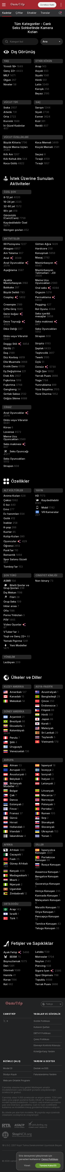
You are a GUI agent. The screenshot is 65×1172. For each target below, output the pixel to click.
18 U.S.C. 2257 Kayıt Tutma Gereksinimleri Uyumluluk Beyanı (32, 1145)
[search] (20, 41)
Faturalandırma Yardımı (45, 1074)
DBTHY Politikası (42, 1033)
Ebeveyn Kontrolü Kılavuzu (47, 1045)
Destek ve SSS (41, 1068)
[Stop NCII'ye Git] (22, 1135)
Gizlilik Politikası (42, 1021)
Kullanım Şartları (42, 1027)
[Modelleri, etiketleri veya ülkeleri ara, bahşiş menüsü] (60, 13)
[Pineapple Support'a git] (5, 1134)
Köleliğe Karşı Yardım (44, 1051)
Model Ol (7, 1068)
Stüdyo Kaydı (10, 1074)
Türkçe (49, 1004)
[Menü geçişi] (4, 4)
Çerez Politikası (41, 1039)
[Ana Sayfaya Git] (20, 4)
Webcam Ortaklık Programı (16, 1080)
